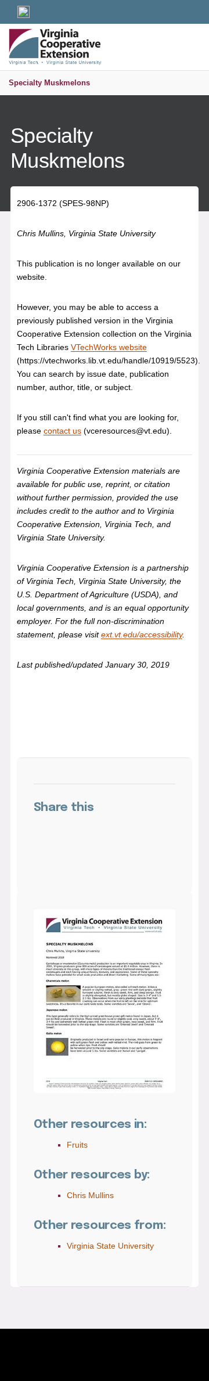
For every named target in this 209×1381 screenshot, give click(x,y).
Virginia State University (110, 1245)
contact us (62, 430)
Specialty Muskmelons (49, 82)
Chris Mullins (90, 1195)
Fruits (77, 1144)
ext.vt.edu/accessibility (141, 634)
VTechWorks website (109, 347)
